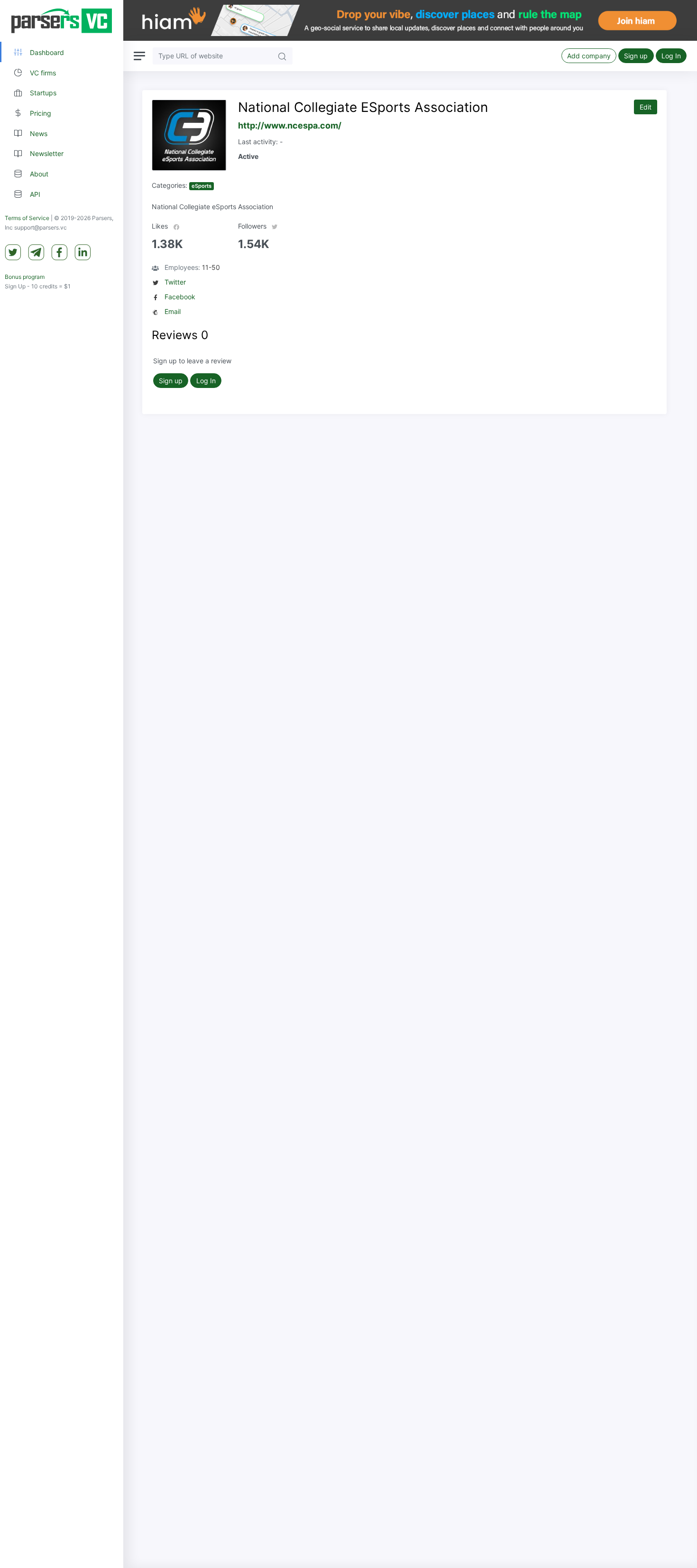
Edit (645, 107)
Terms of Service (27, 217)
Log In (671, 56)
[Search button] (282, 55)
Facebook (180, 297)
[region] (61, 784)
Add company (589, 56)
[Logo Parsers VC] (61, 21)
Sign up (636, 56)
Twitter (175, 282)
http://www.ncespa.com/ (289, 125)
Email (173, 311)
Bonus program (25, 276)
